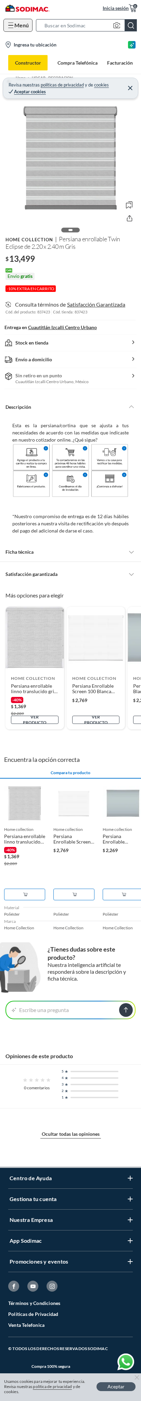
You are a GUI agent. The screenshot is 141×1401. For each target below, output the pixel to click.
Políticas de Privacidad (33, 1314)
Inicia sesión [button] (116, 8)
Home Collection (29, 239)
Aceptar (116, 1386)
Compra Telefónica (77, 63)
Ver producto (35, 720)
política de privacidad (52, 1386)
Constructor (28, 63)
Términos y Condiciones (34, 1303)
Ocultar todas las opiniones (71, 1134)
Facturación (120, 63)
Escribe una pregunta (44, 1010)
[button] (88, 25)
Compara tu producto (70, 772)
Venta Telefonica (26, 1325)
